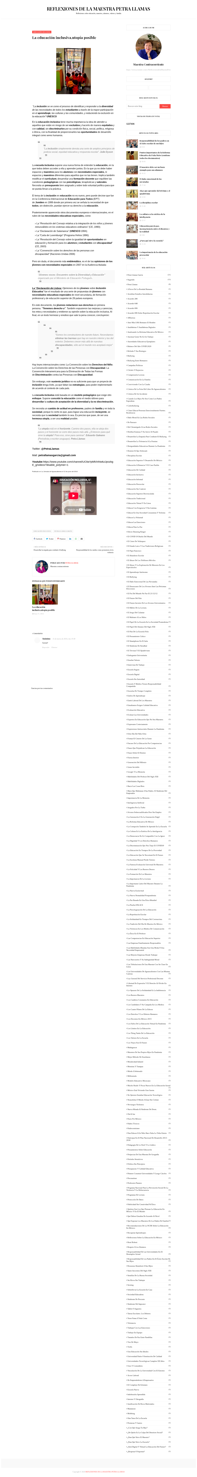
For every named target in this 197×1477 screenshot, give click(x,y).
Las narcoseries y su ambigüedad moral (149, 960)
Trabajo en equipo (149, 1332)
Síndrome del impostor (149, 1304)
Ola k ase (149, 1114)
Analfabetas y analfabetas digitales (149, 327)
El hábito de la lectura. (149, 608)
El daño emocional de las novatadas (151, 180)
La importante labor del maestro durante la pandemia (148, 885)
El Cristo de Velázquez (149, 541)
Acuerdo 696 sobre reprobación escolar (149, 313)
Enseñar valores (149, 660)
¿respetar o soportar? (149, 1451)
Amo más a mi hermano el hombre (149, 322)
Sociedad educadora (149, 1294)
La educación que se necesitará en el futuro (149, 855)
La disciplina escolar (149, 202)
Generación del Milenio (149, 762)
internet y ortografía (149, 1399)
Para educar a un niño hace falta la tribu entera (149, 1133)
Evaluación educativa (149, 710)
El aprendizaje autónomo (149, 572)
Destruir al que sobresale (149, 451)
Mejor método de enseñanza (149, 1057)
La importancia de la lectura (149, 879)
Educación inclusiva (42, 531)
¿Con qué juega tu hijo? (149, 1428)
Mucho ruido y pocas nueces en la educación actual (149, 1085)
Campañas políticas (149, 365)
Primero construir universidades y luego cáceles (149, 1173)
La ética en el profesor (149, 933)
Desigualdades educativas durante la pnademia (149, 446)
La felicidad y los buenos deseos (149, 869)
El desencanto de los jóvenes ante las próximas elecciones (148, 587)
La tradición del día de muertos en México (149, 924)
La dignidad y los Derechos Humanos (149, 841)
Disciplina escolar (149, 456)
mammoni (149, 1409)
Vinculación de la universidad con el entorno (149, 1371)
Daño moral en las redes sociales (149, 417)
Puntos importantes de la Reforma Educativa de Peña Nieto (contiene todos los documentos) (155, 155)
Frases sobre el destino (149, 753)
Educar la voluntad (149, 517)
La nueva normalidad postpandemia (149, 895)
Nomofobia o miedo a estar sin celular (149, 1100)
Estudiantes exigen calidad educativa (149, 705)
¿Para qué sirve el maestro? (149, 1437)
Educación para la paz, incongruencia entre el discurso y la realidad (154, 229)
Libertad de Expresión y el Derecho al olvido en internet (148, 984)
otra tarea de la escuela (149, 1418)
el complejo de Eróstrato (149, 1385)
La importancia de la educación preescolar (153, 253)
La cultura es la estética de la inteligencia (152, 215)
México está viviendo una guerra (149, 1090)
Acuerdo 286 (149, 299)
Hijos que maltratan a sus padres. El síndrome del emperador (148, 792)
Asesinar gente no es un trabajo (149, 337)
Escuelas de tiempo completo (149, 691)
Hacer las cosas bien (149, 786)
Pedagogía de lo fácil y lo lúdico (149, 1145)
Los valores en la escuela (149, 1038)
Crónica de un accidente (149, 394)
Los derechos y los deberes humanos (149, 1014)
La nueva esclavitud (149, 891)
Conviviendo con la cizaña (149, 384)
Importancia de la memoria (149, 798)
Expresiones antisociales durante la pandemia (149, 729)
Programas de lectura (149, 1195)
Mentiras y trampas (149, 1066)
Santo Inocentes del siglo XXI (149, 1271)
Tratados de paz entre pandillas (149, 1337)
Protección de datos (149, 1200)
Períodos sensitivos (149, 1159)
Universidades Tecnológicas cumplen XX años (149, 1361)
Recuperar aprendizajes (149, 1233)
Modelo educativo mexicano (149, 1081)
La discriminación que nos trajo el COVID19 (149, 845)
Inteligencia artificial (149, 803)
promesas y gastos (149, 1423)
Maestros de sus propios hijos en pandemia (149, 1052)
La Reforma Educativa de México (149, 822)
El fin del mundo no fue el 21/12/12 (149, 593)
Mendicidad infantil (149, 1062)
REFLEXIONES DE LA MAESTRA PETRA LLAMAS (98, 8)
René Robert (149, 1242)
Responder (45, 647)
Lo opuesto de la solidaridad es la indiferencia (149, 990)
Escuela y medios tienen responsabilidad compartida (148, 685)
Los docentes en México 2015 (149, 1019)
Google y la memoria (149, 772)
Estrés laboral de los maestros (149, 700)
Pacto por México (149, 1119)
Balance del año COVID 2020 (149, 346)
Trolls (149, 1347)
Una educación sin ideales (149, 1352)
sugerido (149, 280)
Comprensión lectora (149, 375)
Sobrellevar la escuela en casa (149, 1290)
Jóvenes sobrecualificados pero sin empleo (149, 812)
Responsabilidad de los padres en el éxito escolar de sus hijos (154, 142)
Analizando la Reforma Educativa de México (149, 332)
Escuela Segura (149, 670)
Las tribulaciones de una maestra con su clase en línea (148, 965)
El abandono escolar (149, 555)
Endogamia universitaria (149, 655)
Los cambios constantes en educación (149, 1000)
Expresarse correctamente (149, 724)
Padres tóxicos (149, 1124)
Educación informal (149, 479)
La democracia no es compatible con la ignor (149, 836)
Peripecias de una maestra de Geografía (149, 1154)
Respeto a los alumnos (149, 1247)
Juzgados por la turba (149, 807)
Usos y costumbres (149, 1366)
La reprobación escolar (149, 914)
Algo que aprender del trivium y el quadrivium (155, 192)
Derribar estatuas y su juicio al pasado (149, 432)
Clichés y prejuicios (149, 370)
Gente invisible (149, 767)
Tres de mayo (149, 1342)
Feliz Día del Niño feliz (149, 734)
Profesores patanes (149, 1183)
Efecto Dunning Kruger (149, 532)
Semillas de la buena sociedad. (149, 1275)
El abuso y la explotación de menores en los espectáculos (148, 566)
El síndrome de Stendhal (149, 646)
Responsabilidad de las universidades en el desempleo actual (148, 1253)
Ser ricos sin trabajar (149, 1280)
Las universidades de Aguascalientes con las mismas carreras (148, 972)
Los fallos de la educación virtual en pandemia (149, 1024)
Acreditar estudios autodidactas (149, 294)
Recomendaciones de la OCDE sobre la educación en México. (148, 1227)
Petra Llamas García (63, 531)
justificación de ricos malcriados (149, 1404)
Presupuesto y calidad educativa (149, 1169)
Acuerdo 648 (149, 303)
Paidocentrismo (149, 1128)
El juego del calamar (149, 612)
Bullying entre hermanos (149, 361)
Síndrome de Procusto (149, 1299)
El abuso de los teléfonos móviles (149, 560)
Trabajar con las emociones (149, 1328)
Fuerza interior (149, 758)
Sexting (149, 1285)
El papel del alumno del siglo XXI (149, 627)
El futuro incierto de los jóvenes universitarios (149, 603)
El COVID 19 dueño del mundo (149, 536)
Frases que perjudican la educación (149, 748)
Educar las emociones (149, 522)
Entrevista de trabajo (149, 665)
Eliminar (54, 647)
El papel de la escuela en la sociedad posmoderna (149, 622)
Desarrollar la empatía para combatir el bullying (149, 437)
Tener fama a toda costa (149, 1318)
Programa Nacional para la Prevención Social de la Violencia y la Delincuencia (148, 1189)
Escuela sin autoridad (149, 679)
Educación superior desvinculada (149, 494)
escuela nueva (149, 1390)
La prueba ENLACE (149, 905)
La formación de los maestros (149, 874)
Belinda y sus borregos (149, 351)
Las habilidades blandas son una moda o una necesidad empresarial (148, 949)
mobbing (149, 1413)
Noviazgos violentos (149, 1104)
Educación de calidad (149, 470)
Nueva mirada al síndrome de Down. (149, 1109)
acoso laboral (149, 1375)
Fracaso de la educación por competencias (149, 743)
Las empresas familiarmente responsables (149, 943)
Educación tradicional (149, 498)
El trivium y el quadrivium (149, 651)
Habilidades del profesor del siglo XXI (149, 777)
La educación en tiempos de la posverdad (149, 850)
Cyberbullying (149, 406)
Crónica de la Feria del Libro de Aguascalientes (149, 389)
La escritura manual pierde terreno (149, 860)
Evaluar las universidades (149, 715)
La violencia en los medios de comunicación (149, 929)
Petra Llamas (71, 563)
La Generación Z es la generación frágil (149, 817)
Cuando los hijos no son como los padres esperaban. (148, 400)
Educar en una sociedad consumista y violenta (149, 513)
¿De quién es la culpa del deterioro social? (149, 1432)
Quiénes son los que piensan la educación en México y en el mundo (148, 1210)
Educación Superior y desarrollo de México (149, 460)
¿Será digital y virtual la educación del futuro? (149, 1447)
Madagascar (149, 1047)
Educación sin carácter (149, 489)
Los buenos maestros (149, 995)
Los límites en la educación (149, 1028)
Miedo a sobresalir (149, 1071)
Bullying (149, 356)
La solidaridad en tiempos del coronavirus (149, 919)
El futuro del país (149, 598)
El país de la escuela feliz (149, 631)
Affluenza (149, 318)
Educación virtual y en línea (149, 503)
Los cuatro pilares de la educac (149, 1009)
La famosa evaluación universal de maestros (149, 865)
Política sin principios (149, 1164)
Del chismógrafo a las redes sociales (149, 427)
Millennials (149, 1076)
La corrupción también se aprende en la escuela (149, 826)
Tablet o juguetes (149, 1309)
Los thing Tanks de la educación (149, 1033)
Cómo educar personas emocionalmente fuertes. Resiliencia (148, 411)
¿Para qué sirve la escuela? (151, 240)
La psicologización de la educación (149, 910)
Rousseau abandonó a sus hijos (149, 1266)
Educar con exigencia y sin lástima (149, 508)
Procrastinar (149, 1178)
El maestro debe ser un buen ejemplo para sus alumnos (152, 168)
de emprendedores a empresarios (149, 1380)
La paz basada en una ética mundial (149, 900)
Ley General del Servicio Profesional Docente (149, 978)
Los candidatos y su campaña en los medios (149, 1005)
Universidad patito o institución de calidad (149, 1356)
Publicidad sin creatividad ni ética (149, 1204)
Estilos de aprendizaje (149, 696)
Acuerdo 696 (149, 308)
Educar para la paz (149, 527)
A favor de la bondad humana (149, 289)
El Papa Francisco (149, 551)
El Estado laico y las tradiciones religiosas (149, 546)
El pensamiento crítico (149, 636)
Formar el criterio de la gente (149, 738)
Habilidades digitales (149, 781)
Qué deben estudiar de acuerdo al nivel (149, 1216)
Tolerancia (149, 1323)
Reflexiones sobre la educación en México (149, 1237)
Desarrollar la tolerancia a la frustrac (149, 441)
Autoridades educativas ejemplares (149, 341)
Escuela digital (149, 674)
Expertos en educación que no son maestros (149, 719)
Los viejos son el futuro (149, 1043)
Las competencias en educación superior (149, 938)
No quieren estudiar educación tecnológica (149, 1095)
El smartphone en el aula (149, 641)
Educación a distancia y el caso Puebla (149, 465)
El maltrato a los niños (149, 617)
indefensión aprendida (149, 1394)
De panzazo (149, 422)
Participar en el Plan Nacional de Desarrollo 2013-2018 (148, 1139)
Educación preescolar (149, 484)
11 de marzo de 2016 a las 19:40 (64, 639)
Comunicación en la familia (149, 380)
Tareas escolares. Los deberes (149, 1313)
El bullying (149, 577)
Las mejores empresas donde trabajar (149, 955)
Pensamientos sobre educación (149, 1150)
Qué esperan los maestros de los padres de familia (149, 1221)
